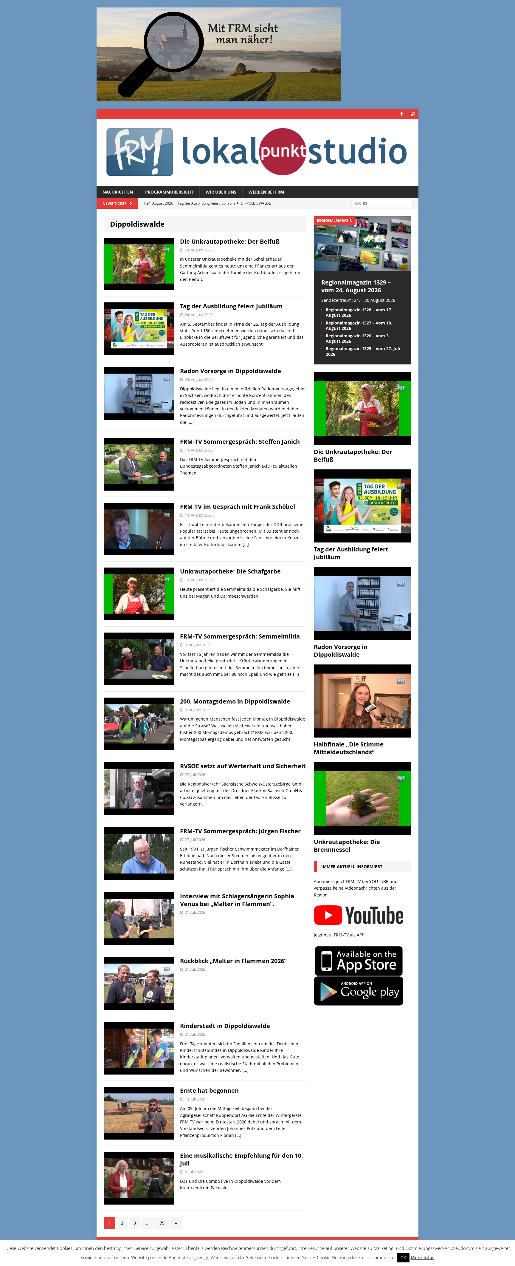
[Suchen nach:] (381, 203)
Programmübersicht (169, 192)
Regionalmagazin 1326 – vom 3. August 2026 (358, 338)
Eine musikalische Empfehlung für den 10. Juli (241, 1159)
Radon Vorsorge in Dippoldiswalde (230, 371)
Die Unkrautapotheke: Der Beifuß (230, 241)
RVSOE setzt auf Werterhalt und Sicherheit (243, 766)
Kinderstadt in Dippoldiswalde (225, 1026)
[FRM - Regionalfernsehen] (257, 152)
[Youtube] (413, 114)
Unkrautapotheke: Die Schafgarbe (230, 571)
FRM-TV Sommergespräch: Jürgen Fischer (240, 831)
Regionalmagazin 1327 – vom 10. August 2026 (359, 325)
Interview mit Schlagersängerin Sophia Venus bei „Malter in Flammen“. (237, 900)
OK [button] (403, 1257)
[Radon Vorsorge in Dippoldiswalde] (362, 636)
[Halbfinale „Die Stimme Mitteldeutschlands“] (362, 734)
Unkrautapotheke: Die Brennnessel (347, 846)
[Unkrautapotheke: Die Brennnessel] (362, 831)
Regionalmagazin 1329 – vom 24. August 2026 (356, 286)
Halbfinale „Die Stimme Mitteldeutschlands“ (349, 748)
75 (162, 1223)
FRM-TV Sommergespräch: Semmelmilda (240, 636)
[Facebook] (401, 114)
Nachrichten (118, 192)
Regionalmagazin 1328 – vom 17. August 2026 (359, 312)
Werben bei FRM (266, 192)
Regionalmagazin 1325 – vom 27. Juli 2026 (363, 351)
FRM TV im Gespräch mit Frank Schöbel (237, 507)
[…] (190, 422)
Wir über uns (221, 192)
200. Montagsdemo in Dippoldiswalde (235, 701)
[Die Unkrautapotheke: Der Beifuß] (362, 441)
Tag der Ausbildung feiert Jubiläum (231, 306)
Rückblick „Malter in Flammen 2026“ (233, 961)
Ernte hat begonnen (209, 1090)
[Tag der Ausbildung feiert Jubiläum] (362, 539)
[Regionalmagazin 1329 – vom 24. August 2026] (362, 267)
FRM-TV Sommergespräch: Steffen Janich (240, 442)
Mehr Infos (422, 1257)
